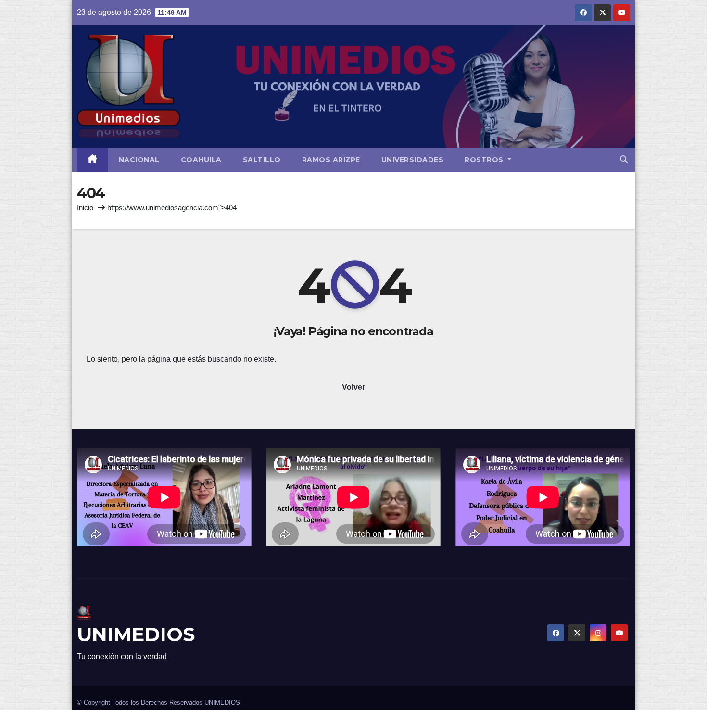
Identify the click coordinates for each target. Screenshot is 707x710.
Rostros (485, 159)
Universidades (412, 159)
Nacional (139, 159)
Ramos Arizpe (331, 159)
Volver (353, 387)
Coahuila (201, 159)
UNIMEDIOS (136, 634)
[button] (624, 159)
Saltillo (262, 159)
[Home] (92, 160)
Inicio (85, 207)
